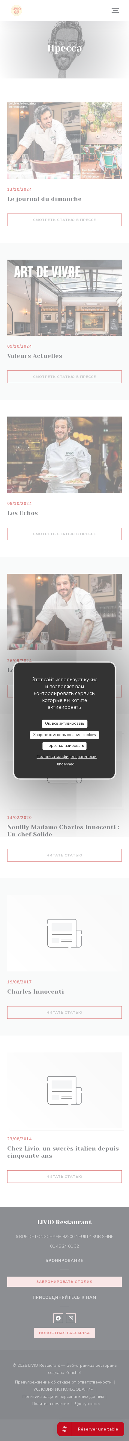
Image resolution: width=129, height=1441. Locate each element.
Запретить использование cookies (64, 735)
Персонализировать (65, 745)
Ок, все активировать (64, 723)
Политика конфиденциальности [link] (67, 756)
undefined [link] (65, 764)
